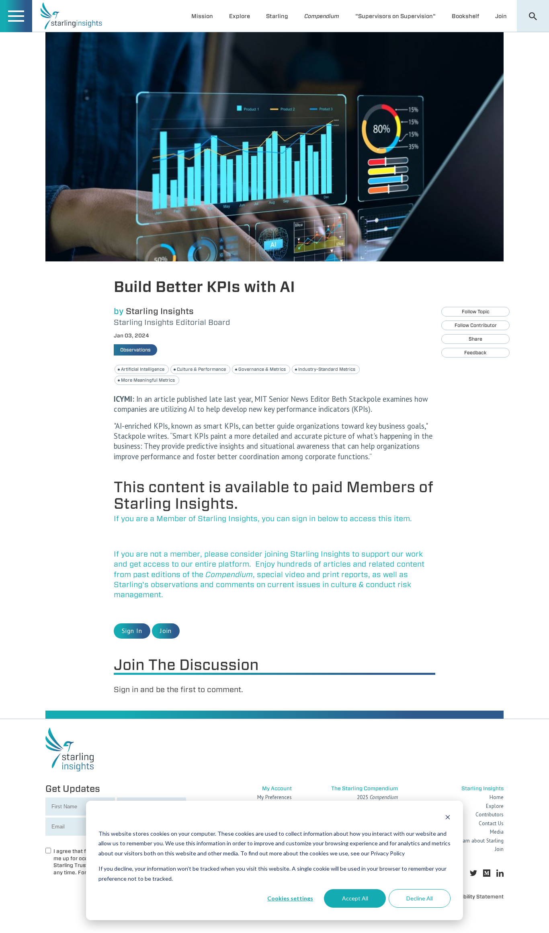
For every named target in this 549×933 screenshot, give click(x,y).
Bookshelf (465, 16)
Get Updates (72, 788)
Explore (239, 16)
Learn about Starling (480, 840)
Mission (202, 16)
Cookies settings (290, 898)
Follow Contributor (476, 325)
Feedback (475, 352)
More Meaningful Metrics (148, 380)
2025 (377, 797)
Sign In (132, 631)
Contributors (489, 814)
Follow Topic (476, 311)
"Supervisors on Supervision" (395, 16)
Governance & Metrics (262, 369)
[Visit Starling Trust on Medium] (486, 873)
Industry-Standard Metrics (326, 369)
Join (501, 16)
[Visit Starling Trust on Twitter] (473, 873)
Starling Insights (160, 311)
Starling (277, 16)
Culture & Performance (201, 369)
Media (497, 831)
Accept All (355, 898)
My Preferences (274, 797)
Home (497, 797)
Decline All (419, 898)
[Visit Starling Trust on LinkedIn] (500, 873)
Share (475, 339)
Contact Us (491, 823)
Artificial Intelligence (142, 369)
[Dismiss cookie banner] (448, 818)
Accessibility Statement (474, 897)
